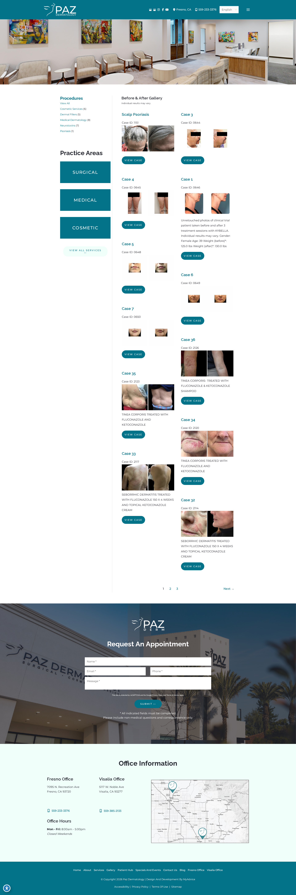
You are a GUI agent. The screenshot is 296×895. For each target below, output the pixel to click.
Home (77, 870)
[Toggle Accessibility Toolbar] (6, 888)
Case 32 (188, 500)
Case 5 (128, 244)
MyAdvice (189, 879)
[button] (85, 252)
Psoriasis (65, 131)
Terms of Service (172, 695)
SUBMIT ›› (148, 703)
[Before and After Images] (148, 150)
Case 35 (129, 373)
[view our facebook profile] (163, 10)
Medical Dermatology (73, 120)
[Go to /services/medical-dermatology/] (85, 200)
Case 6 (187, 274)
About (87, 870)
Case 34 (188, 419)
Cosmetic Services (71, 108)
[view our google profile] (150, 10)
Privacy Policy (157, 695)
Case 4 (128, 179)
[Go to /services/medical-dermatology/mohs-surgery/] (85, 172)
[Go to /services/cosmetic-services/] (85, 228)
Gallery (111, 870)
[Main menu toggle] (248, 9)
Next (229, 588)
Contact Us (170, 870)
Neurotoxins (67, 125)
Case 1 (187, 179)
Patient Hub (125, 870)
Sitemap (176, 886)
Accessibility (121, 886)
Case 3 (187, 114)
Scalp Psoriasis (135, 114)
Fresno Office (196, 870)
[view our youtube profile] (167, 10)
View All (65, 103)
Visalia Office (215, 870)
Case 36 (188, 339)
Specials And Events (148, 870)
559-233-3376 (207, 9)
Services (99, 870)
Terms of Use (160, 886)
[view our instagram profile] (159, 10)
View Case (133, 160)
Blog (182, 870)
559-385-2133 (112, 811)
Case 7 (128, 308)
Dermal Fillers (68, 114)
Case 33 (129, 453)
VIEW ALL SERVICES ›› (85, 251)
